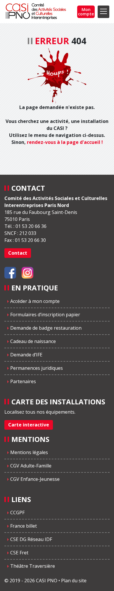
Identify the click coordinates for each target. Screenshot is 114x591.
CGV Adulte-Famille (30, 466)
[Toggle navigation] (103, 12)
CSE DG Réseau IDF (31, 539)
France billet (23, 526)
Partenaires (23, 381)
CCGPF (17, 512)
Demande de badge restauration (46, 328)
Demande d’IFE (26, 354)
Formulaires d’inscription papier (45, 314)
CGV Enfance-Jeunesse (35, 479)
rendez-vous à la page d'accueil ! (65, 142)
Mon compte (86, 12)
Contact (17, 253)
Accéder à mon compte (35, 301)
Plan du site (74, 580)
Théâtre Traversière (32, 566)
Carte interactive (28, 425)
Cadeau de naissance (33, 341)
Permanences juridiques (36, 368)
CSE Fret (19, 552)
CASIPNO (36, 11)
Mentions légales (29, 452)
